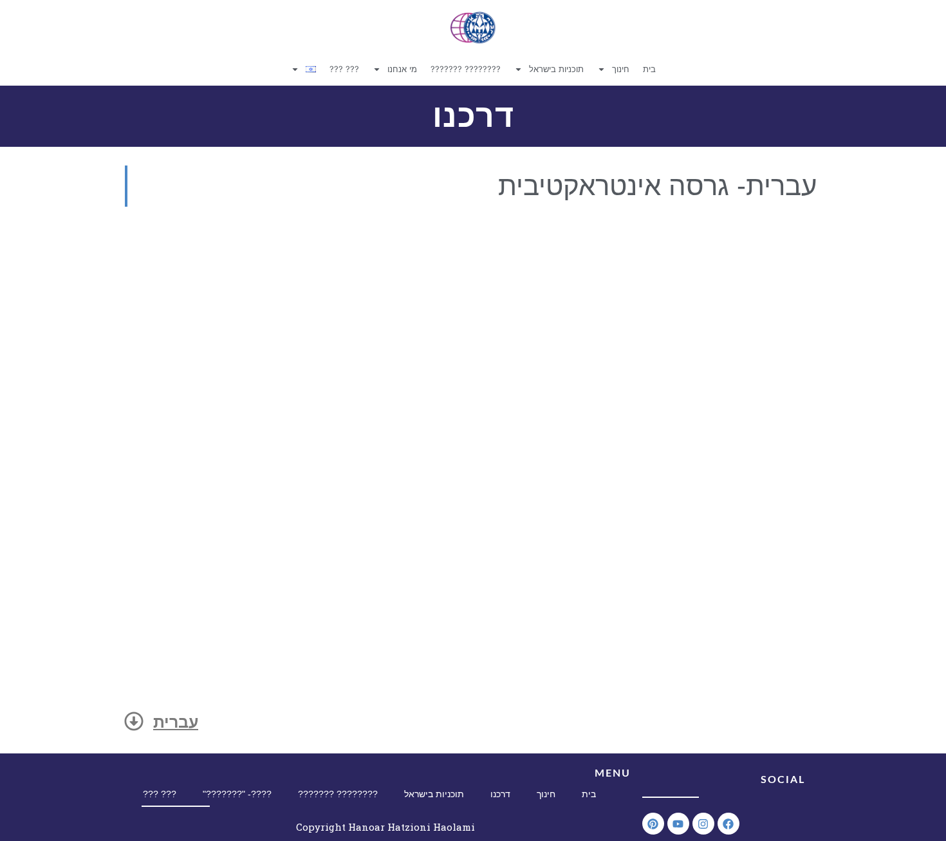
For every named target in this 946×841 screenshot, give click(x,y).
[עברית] (134, 721)
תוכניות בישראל (556, 69)
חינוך (620, 69)
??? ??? (344, 69)
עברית (175, 722)
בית (649, 69)
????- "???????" (237, 794)
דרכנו (500, 794)
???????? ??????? (466, 69)
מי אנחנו (402, 69)
